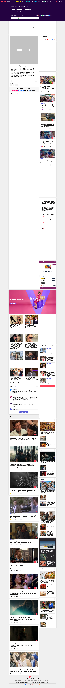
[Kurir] (16, 680)
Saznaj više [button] (13, 303)
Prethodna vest (15, 81)
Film (19, 6)
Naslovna (12, 6)
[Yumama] (44, 680)
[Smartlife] (35, 680)
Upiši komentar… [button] (16, 409)
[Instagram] (44, 39)
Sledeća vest (32, 81)
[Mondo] (3, 1)
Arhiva (42, 682)
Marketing (17, 682)
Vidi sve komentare (24, 412)
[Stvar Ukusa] (48, 680)
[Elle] (23, 680)
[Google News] (52, 39)
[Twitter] (46, 39)
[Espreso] (19, 680)
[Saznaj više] (54, 420)
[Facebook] (41, 39)
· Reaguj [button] (44, 109)
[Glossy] (28, 680)
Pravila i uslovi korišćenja (30, 682)
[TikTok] (50, 39)
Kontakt (24, 682)
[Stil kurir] (25, 680)
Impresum (21, 682)
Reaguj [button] (12, 93)
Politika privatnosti (46, 682)
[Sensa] (39, 680)
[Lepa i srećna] (32, 680)
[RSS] (54, 39)
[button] (38, 15)
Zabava (16, 6)
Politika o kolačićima (37, 682)
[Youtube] (48, 39)
